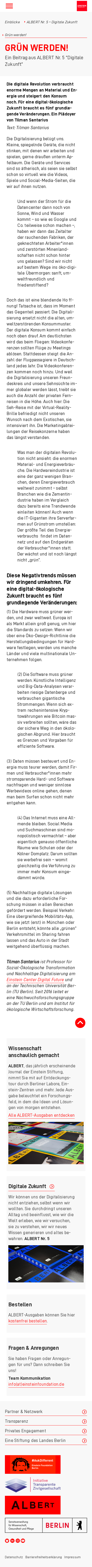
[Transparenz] (46, 1484)
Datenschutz (14, 1557)
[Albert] (46, 1505)
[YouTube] (23, 1540)
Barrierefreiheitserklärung (43, 1557)
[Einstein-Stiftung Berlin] (82, 6)
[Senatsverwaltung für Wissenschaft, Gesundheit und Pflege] (46, 1525)
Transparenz (16, 1421)
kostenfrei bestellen (27, 1321)
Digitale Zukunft (27, 1186)
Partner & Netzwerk (24, 1411)
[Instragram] (18, 1540)
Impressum (72, 1557)
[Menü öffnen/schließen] (9, 6)
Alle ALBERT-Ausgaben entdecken (41, 1115)
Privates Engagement (25, 1431)
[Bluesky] (7, 1540)
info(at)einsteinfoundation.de (36, 1384)
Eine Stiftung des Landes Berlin (35, 1440)
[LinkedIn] (12, 1540)
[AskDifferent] (46, 1464)
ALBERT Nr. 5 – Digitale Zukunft (52, 22)
